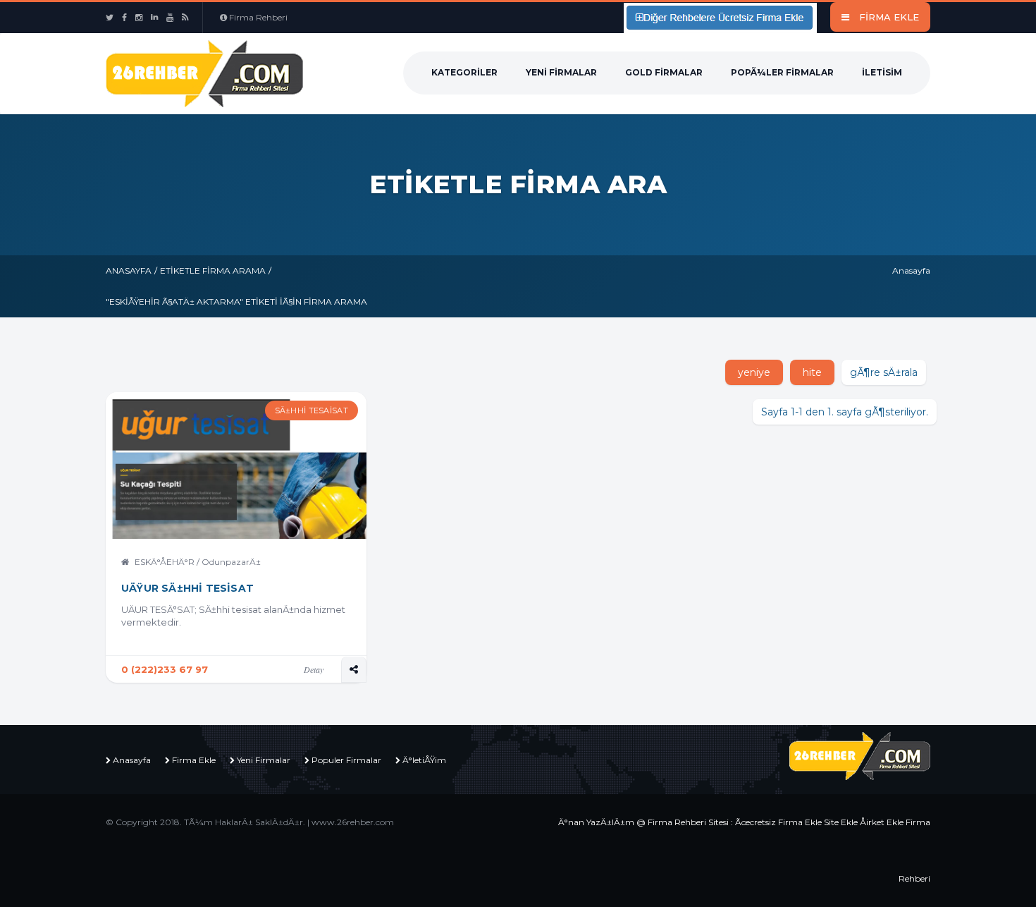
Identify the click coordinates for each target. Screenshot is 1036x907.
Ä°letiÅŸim (424, 760)
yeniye (754, 372)
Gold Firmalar (664, 72)
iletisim (882, 72)
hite (812, 372)
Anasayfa (129, 270)
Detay (313, 669)
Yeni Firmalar (561, 72)
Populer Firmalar (346, 760)
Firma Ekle (194, 760)
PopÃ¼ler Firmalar (782, 72)
